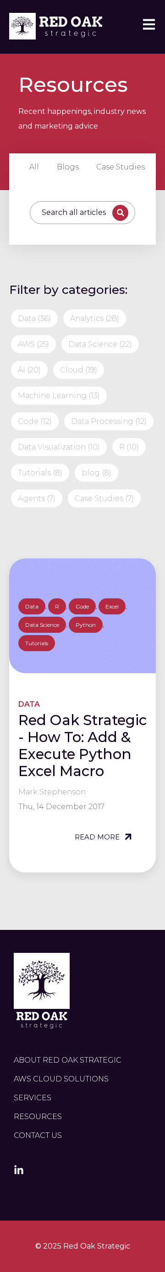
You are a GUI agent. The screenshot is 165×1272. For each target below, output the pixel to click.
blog (96, 472)
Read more (98, 837)
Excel (112, 606)
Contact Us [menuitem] (38, 1135)
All (34, 167)
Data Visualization (59, 447)
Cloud (78, 370)
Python (86, 624)
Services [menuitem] (32, 1097)
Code (35, 421)
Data (34, 318)
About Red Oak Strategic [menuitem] (67, 1060)
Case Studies (120, 167)
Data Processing (109, 421)
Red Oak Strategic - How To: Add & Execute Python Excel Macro (82, 745)
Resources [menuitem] (38, 1116)
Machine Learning (59, 395)
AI (29, 370)
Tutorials (40, 472)
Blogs (68, 167)
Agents (36, 498)
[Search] (120, 213)
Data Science (100, 344)
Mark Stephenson (52, 792)
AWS (33, 344)
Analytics (94, 318)
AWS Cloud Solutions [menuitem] (61, 1079)
